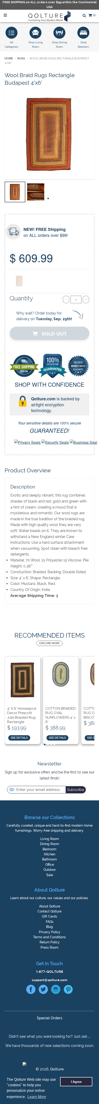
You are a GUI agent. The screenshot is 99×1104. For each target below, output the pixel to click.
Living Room (49, 839)
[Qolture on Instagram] (55, 990)
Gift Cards (49, 916)
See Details (19, 737)
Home (9, 58)
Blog (49, 927)
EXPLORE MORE (49, 643)
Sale (49, 875)
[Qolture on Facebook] (30, 990)
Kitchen (49, 854)
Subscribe (75, 789)
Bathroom (49, 859)
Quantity (21, 298)
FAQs (49, 922)
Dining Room (49, 844)
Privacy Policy (49, 932)
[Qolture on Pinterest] (68, 990)
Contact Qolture (49, 911)
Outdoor (50, 870)
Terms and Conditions (49, 937)
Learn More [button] (36, 1097)
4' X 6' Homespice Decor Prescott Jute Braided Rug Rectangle (21, 715)
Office (49, 864)
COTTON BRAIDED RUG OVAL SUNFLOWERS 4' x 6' (60, 715)
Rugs (21, 58)
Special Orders (49, 1018)
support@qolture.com (49, 980)
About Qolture (49, 906)
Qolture (57, 1069)
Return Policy (50, 942)
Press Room (49, 947)
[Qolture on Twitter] (43, 990)
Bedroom (49, 849)
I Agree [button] (76, 1082)
